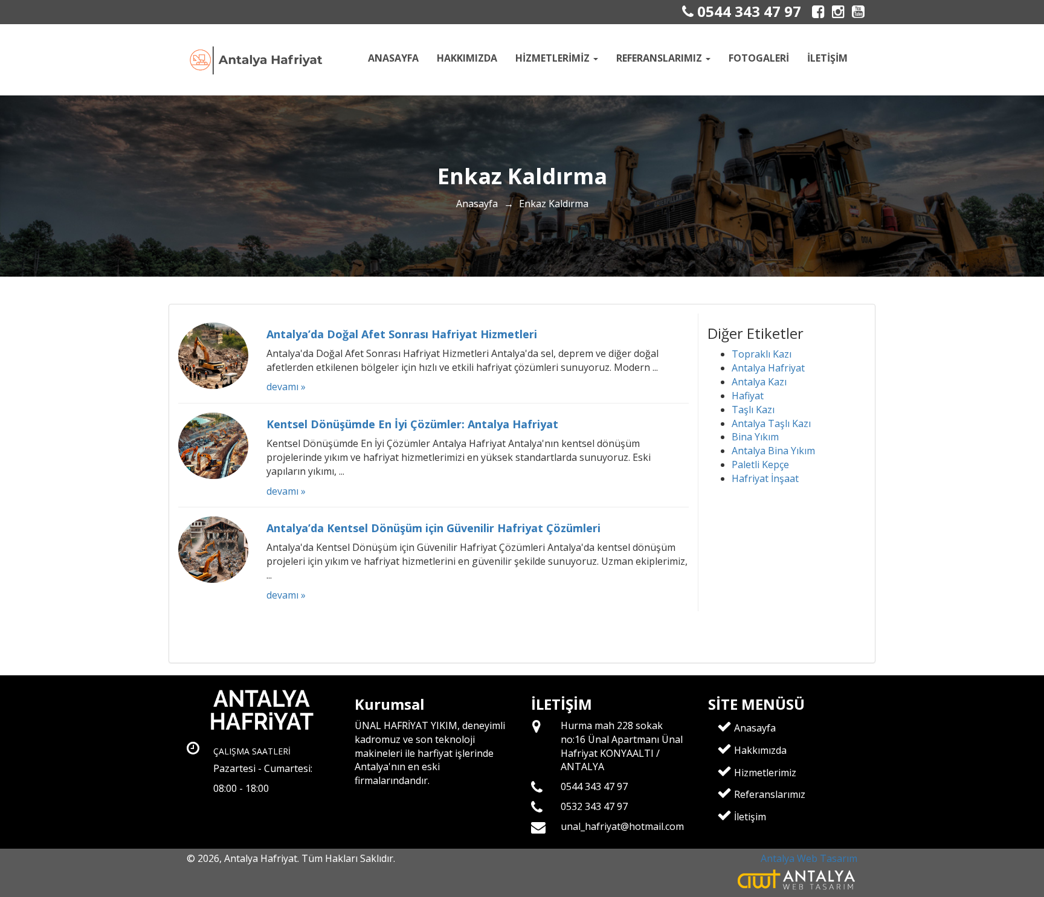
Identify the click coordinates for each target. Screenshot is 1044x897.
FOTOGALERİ (759, 58)
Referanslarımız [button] (660, 58)
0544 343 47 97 (747, 11)
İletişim (827, 58)
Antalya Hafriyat (768, 368)
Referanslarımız (768, 794)
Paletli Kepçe (760, 464)
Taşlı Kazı (753, 409)
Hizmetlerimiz (764, 772)
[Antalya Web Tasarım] (797, 878)
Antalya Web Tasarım (809, 858)
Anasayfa (393, 58)
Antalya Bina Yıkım (773, 450)
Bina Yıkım (755, 436)
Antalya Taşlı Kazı (771, 423)
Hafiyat (748, 395)
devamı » (286, 386)
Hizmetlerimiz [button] (553, 58)
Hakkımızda (467, 58)
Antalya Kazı (759, 381)
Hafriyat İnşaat (765, 478)
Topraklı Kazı (761, 354)
